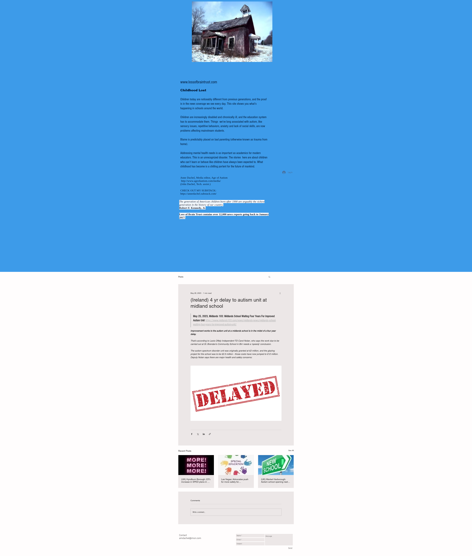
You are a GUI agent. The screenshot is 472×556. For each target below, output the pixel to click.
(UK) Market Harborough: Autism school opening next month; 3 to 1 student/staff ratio (274, 480)
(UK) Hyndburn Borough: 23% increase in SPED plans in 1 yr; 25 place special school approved (196, 480)
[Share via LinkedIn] (204, 434)
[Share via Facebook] (192, 434)
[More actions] (280, 293)
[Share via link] (210, 434)
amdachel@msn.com (190, 538)
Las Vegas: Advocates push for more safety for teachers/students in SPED (234, 480)
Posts (180, 277)
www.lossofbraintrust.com (198, 82)
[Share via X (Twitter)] (198, 434)
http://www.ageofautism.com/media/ (201, 180)
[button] (269, 277)
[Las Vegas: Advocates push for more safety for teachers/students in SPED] (236, 465)
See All (291, 450)
